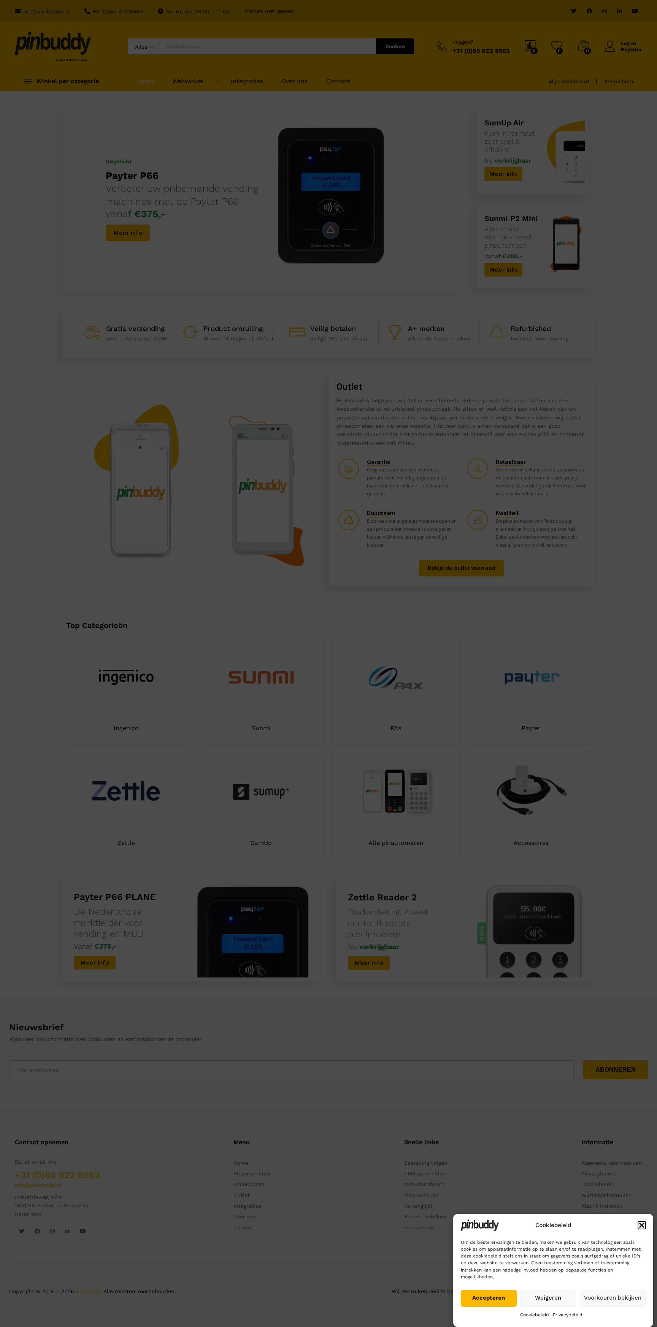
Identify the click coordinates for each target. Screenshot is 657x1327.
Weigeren (548, 1297)
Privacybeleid (567, 1315)
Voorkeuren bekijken (612, 1297)
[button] (642, 1225)
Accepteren (488, 1297)
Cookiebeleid (534, 1315)
